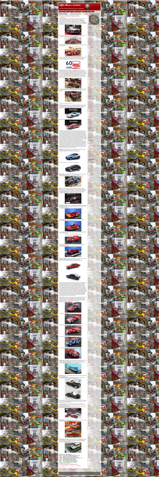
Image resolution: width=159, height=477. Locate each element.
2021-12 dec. (90, 80)
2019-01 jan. (90, 43)
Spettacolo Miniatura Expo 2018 (93, 155)
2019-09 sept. (90, 51)
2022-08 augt (90, 88)
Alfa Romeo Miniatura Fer (93, 189)
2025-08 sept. (90, 126)
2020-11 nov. (90, 66)
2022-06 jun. (90, 86)
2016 (90, 186)
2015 (90, 187)
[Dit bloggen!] (77, 465)
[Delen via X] (78, 465)
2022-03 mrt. (90, 83)
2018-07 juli (90, 41)
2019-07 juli (90, 49)
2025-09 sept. (90, 127)
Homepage (73, 469)
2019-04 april (90, 46)
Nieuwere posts (62, 469)
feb (90, 174)
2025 (90, 161)
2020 (90, 181)
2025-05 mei (90, 123)
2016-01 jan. (90, 30)
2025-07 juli (90, 125)
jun (90, 169)
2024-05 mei (90, 110)
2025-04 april (90, 122)
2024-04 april (90, 109)
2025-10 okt (90, 128)
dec (91, 162)
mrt (90, 173)
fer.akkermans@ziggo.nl (65, 464)
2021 (90, 180)
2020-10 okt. (90, 65)
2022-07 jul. (90, 87)
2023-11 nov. (90, 104)
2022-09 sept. (90, 89)
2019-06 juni (90, 48)
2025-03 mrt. (90, 121)
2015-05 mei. (90, 28)
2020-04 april (90, 59)
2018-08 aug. (90, 42)
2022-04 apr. (90, 84)
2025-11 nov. (90, 129)
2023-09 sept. (90, 102)
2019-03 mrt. (90, 45)
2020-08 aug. (90, 63)
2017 (90, 185)
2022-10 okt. (90, 90)
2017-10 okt (90, 31)
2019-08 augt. (91, 50)
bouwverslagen (91, 153)
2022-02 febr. (90, 82)
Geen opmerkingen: (72, 465)
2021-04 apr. (90, 71)
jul (90, 168)
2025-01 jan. (90, 119)
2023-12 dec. (90, 105)
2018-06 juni (90, 40)
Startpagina (90, 141)
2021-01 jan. (90, 68)
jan (90, 175)
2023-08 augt (90, 101)
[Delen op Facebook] (79, 465)
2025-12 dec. (90, 130)
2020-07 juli (90, 62)
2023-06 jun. (90, 99)
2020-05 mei (90, 60)
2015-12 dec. (90, 29)
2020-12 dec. (90, 67)
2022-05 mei (90, 85)
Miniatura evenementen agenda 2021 (94, 154)
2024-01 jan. (90, 106)
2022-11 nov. (90, 91)
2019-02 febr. (90, 44)
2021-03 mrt (90, 70)
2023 (90, 178)
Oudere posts (84, 469)
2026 (90, 160)
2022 (90, 179)
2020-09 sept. (90, 64)
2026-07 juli (90, 138)
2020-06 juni (90, 61)
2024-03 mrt (90, 108)
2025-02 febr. (90, 120)
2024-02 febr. (90, 107)
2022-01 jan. (90, 81)
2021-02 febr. (90, 69)
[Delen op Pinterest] (80, 465)
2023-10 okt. (90, 103)
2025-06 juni (90, 124)
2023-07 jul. (90, 100)
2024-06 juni (90, 111)
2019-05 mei (90, 47)
